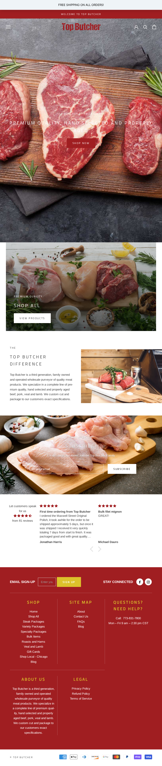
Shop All (33, 616)
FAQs (81, 621)
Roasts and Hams (33, 641)
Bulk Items (33, 636)
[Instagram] (148, 581)
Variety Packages (33, 626)
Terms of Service (81, 698)
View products (32, 318)
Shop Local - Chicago (33, 656)
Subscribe (121, 469)
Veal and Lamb (33, 646)
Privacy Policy (81, 688)
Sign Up (69, 582)
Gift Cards (33, 651)
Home (34, 611)
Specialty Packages (33, 631)
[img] (22, 515)
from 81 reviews (22, 520)
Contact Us (81, 616)
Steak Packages (33, 621)
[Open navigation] (8, 27)
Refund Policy (81, 693)
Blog (33, 661)
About (81, 611)
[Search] (145, 27)
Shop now (81, 143)
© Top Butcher (21, 757)
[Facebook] (139, 581)
